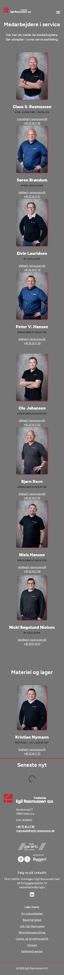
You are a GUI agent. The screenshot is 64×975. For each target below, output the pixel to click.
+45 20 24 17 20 (32, 270)
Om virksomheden (32, 914)
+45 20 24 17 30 (32, 343)
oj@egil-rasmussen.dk (32, 421)
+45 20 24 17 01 (32, 498)
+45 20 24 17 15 (32, 754)
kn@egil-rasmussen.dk (32, 750)
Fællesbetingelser (32, 951)
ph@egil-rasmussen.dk (32, 339)
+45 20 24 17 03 (32, 425)
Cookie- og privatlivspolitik (32, 939)
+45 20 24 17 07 (32, 197)
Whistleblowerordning (32, 932)
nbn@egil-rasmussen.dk (32, 640)
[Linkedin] (32, 894)
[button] (58, 12)
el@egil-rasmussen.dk (32, 266)
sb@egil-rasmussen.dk (32, 192)
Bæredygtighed (32, 920)
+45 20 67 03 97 (32, 644)
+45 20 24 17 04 (32, 571)
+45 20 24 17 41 (32, 123)
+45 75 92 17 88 (25, 827)
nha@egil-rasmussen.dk (32, 567)
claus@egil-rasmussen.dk (32, 119)
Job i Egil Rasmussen (32, 926)
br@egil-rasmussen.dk (32, 494)
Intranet (32, 945)
